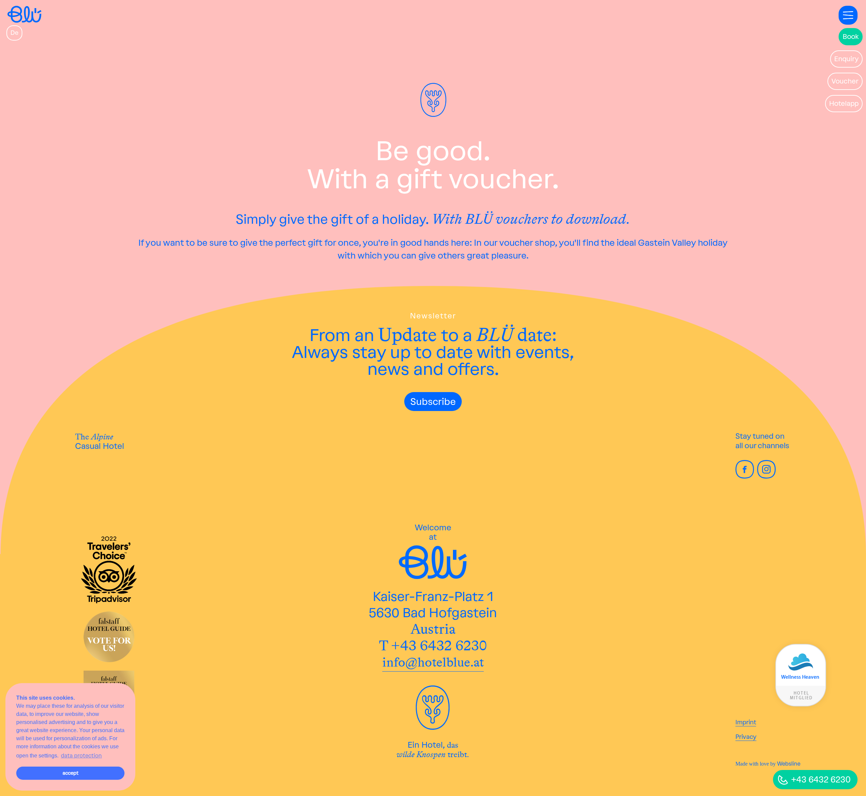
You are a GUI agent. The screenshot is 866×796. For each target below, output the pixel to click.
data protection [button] (81, 755)
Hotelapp (844, 103)
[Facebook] (745, 476)
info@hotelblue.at (433, 662)
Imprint (745, 722)
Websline (788, 764)
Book (851, 36)
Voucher (845, 81)
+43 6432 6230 (821, 779)
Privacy (745, 737)
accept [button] (70, 773)
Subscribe (433, 401)
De (14, 33)
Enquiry (846, 59)
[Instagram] (767, 476)
